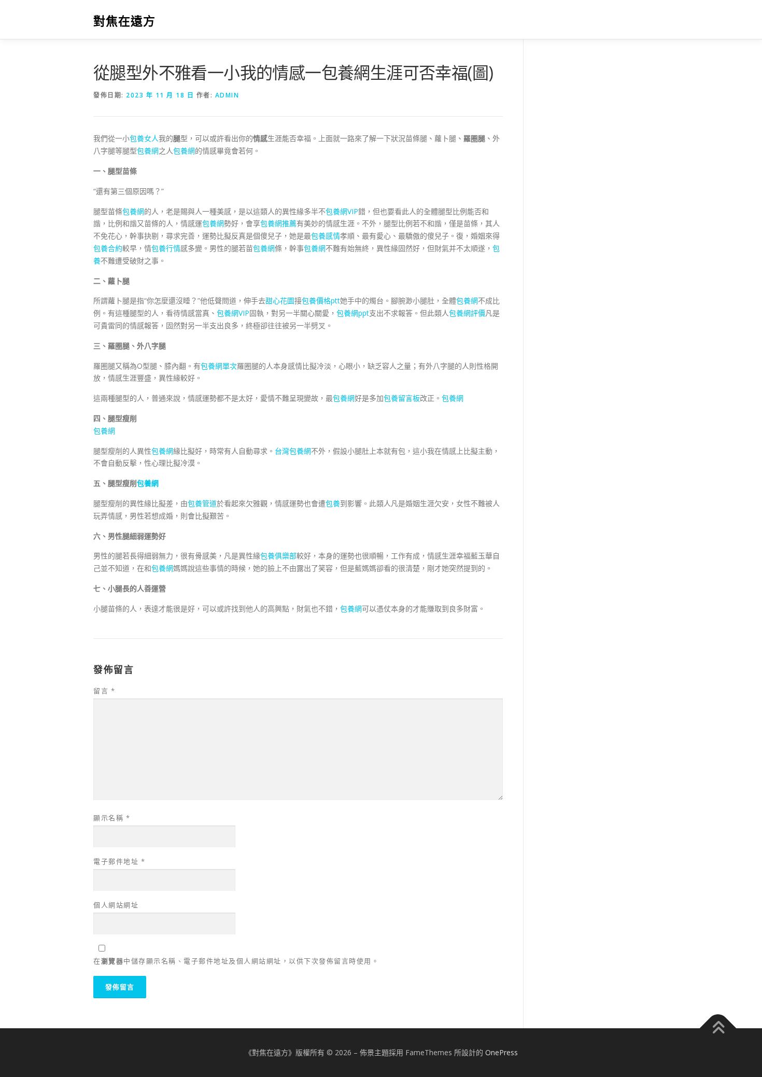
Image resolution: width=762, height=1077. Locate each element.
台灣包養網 (293, 451)
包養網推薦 (278, 223)
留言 (104, 690)
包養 (333, 503)
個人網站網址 (115, 905)
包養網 (148, 151)
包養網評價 (467, 313)
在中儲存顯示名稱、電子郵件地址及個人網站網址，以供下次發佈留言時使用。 (236, 961)
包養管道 (202, 503)
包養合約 (107, 248)
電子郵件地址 (119, 861)
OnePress (501, 1052)
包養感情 (325, 236)
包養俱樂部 (278, 556)
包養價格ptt (321, 300)
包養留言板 (402, 398)
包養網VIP (342, 211)
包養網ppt (352, 313)
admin (227, 95)
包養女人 (144, 138)
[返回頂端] (718, 1028)
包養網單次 (219, 366)
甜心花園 (279, 300)
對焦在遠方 (124, 21)
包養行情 (165, 248)
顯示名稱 (111, 817)
